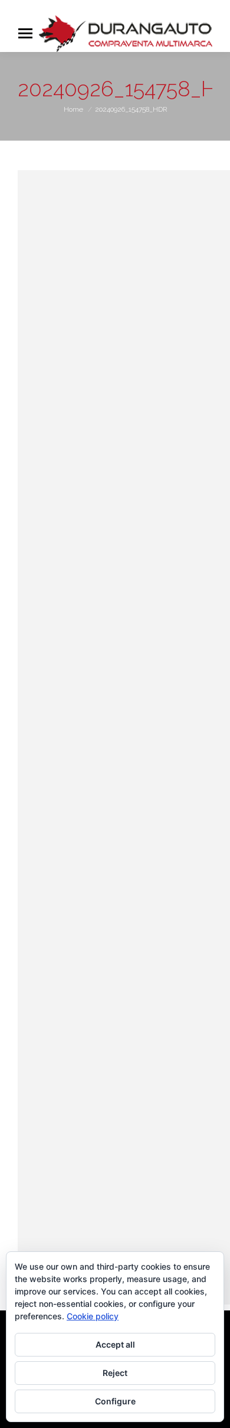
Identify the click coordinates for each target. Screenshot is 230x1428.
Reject (115, 1373)
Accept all (115, 1344)
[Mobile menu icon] (25, 33)
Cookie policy (93, 1316)
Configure (115, 1401)
